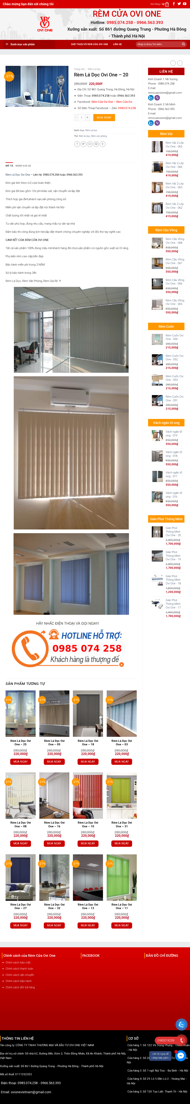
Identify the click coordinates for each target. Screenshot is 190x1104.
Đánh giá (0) (23, 165)
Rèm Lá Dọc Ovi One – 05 (54, 742)
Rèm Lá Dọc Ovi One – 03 (122, 742)
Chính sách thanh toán (19, 968)
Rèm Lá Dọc (94, 69)
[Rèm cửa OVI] (45, 26)
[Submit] (183, 44)
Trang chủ (79, 69)
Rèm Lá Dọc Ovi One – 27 (20, 906)
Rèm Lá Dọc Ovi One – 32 (54, 906)
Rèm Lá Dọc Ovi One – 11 (122, 906)
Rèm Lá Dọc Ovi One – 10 (88, 824)
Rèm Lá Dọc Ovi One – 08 (20, 824)
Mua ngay (104, 117)
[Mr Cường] (151, 97)
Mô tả (9, 165)
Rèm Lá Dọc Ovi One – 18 (88, 742)
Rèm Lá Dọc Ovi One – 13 (88, 906)
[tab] (9, 166)
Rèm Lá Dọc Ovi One (18, 174)
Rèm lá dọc (84, 136)
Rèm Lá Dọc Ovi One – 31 (122, 824)
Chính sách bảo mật (18, 962)
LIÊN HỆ (117, 44)
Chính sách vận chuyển (20, 975)
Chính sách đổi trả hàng (20, 987)
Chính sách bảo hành (19, 981)
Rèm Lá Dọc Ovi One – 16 (54, 824)
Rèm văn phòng (99, 136)
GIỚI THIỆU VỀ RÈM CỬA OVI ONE (89, 44)
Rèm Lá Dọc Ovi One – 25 (20, 742)
